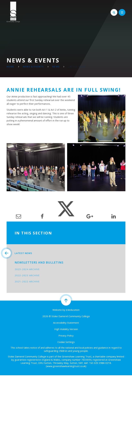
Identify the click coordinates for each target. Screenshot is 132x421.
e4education (73, 309)
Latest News (77, 66)
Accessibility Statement (66, 322)
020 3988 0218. (103, 362)
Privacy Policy (66, 335)
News (56, 66)
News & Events (33, 66)
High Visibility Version (66, 329)
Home (10, 66)
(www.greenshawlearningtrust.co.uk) (66, 366)
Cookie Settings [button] (66, 342)
